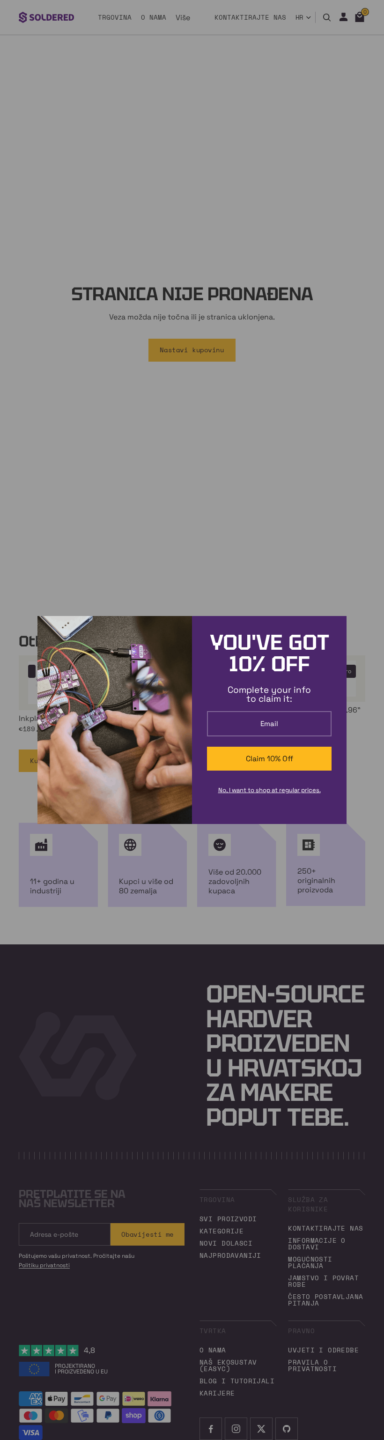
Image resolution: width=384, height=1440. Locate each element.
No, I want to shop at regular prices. (269, 790)
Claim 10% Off (269, 759)
